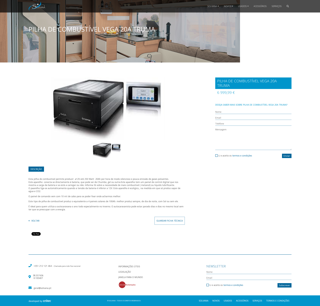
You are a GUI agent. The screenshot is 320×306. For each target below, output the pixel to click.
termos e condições (242, 155)
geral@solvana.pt (42, 288)
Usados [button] (242, 6)
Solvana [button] (212, 6)
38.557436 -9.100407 (38, 277)
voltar (35, 220)
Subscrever (284, 285)
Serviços (277, 6)
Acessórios (260, 6)
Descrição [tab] (36, 169)
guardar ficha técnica (169, 220)
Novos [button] (227, 6)
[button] (288, 6)
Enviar (287, 155)
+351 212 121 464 (43, 265)
